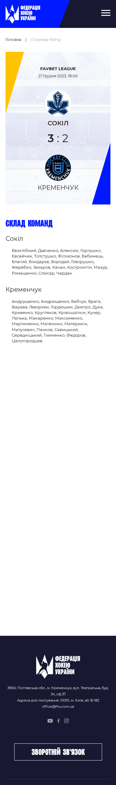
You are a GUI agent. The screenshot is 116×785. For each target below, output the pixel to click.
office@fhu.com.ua (58, 706)
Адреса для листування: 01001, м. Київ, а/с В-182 (58, 700)
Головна (13, 39)
